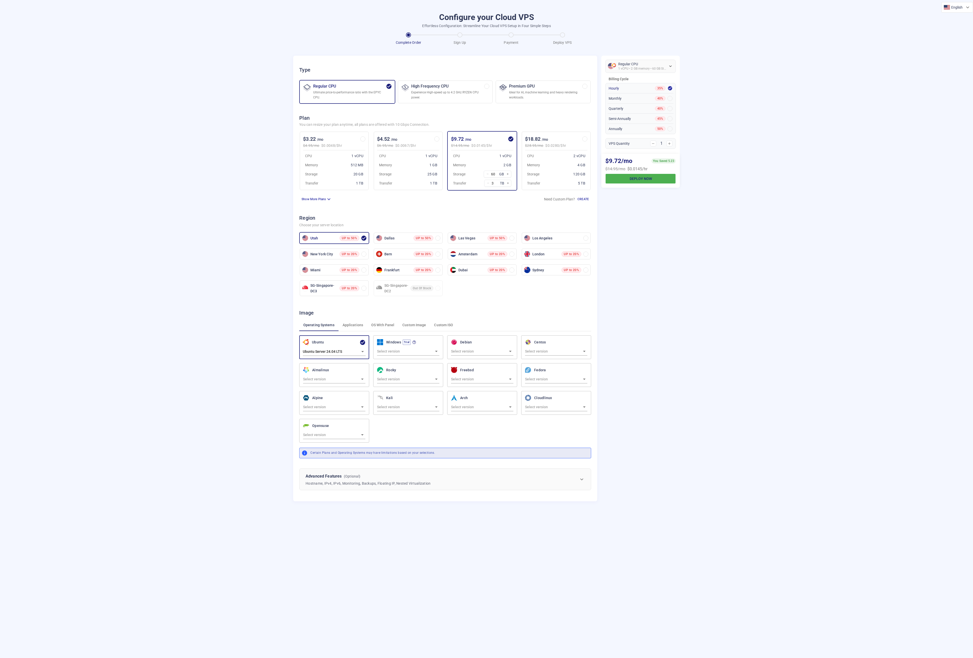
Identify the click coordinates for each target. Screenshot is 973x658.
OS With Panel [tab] (382, 325)
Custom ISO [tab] (443, 325)
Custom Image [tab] (414, 325)
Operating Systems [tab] (318, 325)
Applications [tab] (353, 325)
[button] (957, 7)
